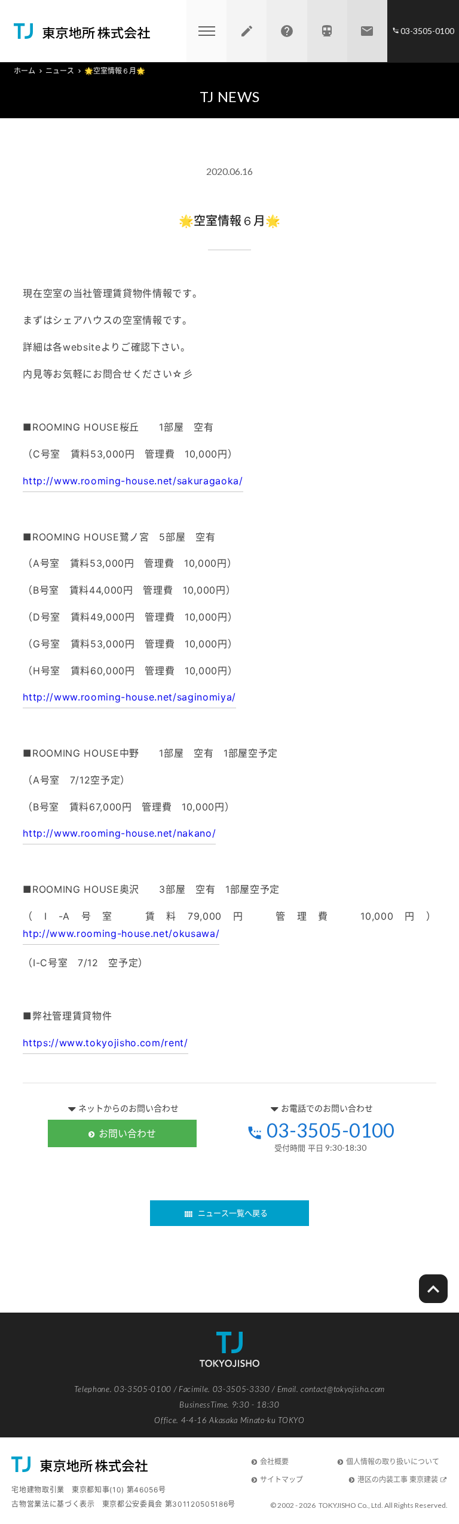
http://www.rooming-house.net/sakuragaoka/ (133, 481)
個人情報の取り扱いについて (392, 1462)
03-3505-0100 (330, 1131)
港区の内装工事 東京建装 (397, 1480)
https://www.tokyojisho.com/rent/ (105, 1043)
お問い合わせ (127, 1133)
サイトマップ (281, 1480)
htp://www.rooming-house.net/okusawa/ (121, 933)
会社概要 (274, 1462)
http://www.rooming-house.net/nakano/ (119, 833)
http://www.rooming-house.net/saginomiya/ (129, 697)
